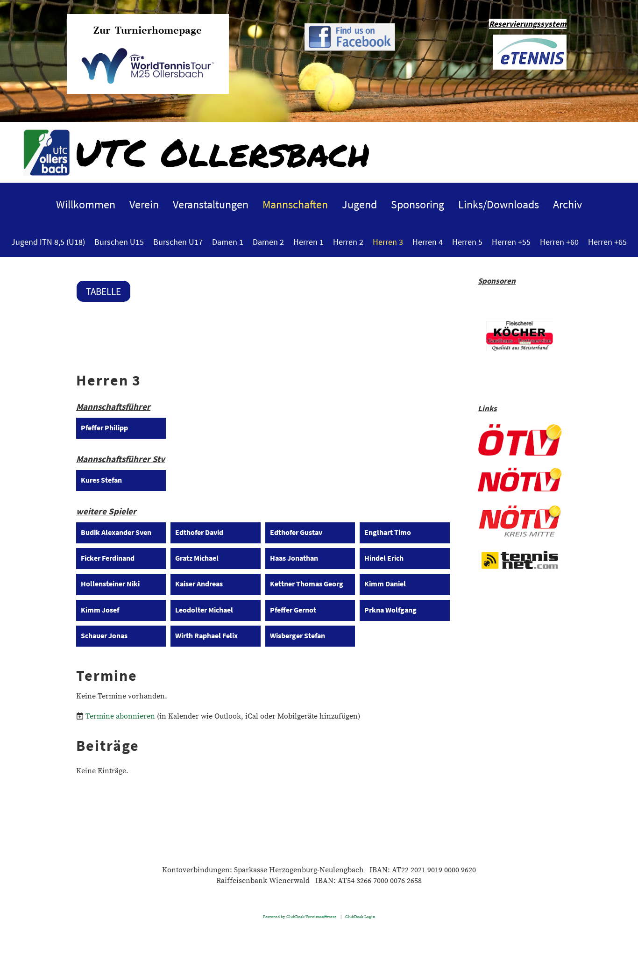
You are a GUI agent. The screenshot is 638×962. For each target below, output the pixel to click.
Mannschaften (295, 204)
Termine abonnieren (120, 716)
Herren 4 (427, 241)
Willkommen (85, 204)
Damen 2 (268, 241)
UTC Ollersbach (222, 152)
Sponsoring (417, 204)
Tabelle (103, 291)
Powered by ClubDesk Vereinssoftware (300, 916)
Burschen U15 (119, 241)
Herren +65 (607, 241)
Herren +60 (559, 241)
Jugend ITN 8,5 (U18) (48, 241)
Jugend (359, 204)
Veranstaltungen (210, 204)
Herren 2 (348, 241)
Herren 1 (308, 241)
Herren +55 (511, 241)
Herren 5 (467, 241)
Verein (144, 204)
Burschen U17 (178, 241)
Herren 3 (388, 241)
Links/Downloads (498, 204)
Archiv (567, 204)
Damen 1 (227, 241)
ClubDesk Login (360, 916)
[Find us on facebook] (350, 48)
